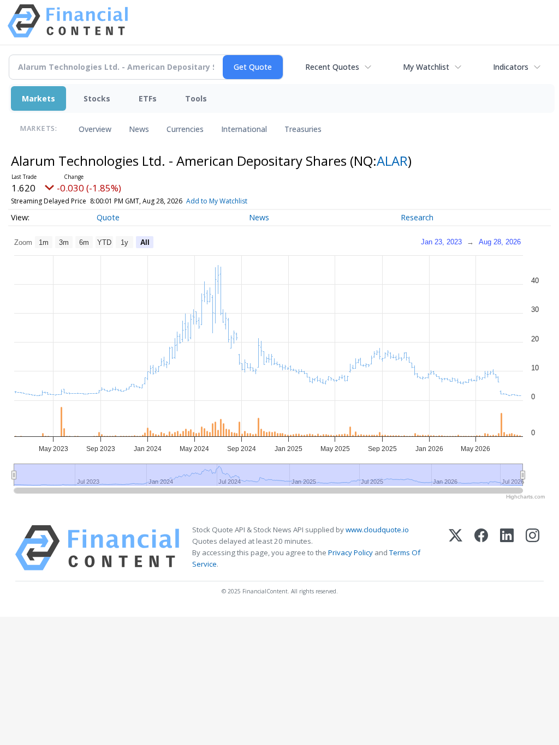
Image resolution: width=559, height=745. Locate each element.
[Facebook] (481, 548)
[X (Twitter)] (455, 548)
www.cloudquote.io (377, 529)
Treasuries (303, 129)
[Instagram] (532, 548)
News (139, 129)
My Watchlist (426, 67)
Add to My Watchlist (216, 201)
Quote (108, 217)
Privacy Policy (350, 552)
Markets (38, 98)
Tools (196, 98)
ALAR (392, 161)
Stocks (97, 98)
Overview (95, 129)
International (244, 129)
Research (417, 217)
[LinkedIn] (507, 548)
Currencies (185, 129)
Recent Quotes (332, 67)
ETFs (148, 98)
